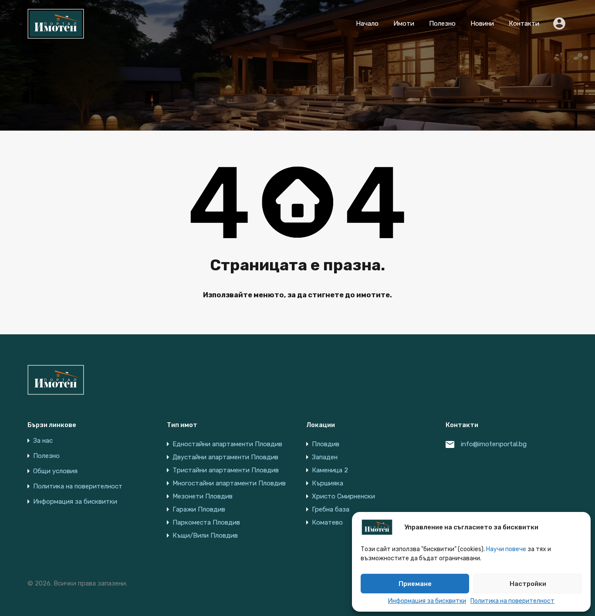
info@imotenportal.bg (494, 444)
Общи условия (55, 471)
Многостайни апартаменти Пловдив (229, 483)
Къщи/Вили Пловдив (205, 535)
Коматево (327, 522)
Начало (367, 23)
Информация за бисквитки (427, 601)
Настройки (528, 584)
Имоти (403, 23)
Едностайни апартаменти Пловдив (227, 444)
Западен (325, 457)
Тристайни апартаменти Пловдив (225, 470)
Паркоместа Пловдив (206, 522)
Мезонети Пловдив (202, 496)
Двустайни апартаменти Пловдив (225, 457)
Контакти (524, 23)
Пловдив (325, 444)
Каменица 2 (330, 470)
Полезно (442, 23)
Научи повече (506, 549)
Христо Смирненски (343, 496)
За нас (43, 441)
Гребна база (330, 509)
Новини (482, 23)
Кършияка (327, 483)
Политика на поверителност (512, 601)
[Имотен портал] (55, 35)
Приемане (415, 584)
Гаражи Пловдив (198, 509)
